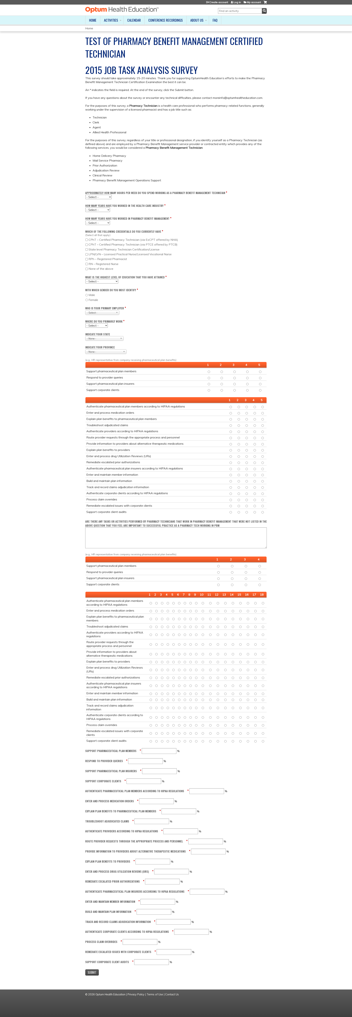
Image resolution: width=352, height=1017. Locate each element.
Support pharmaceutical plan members (110, 751)
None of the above (101, 268)
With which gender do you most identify (110, 290)
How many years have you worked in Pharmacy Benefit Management (127, 218)
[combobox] (102, 312)
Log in (237, 2)
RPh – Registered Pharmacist (108, 259)
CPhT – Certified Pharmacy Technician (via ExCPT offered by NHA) (133, 240)
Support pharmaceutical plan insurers (111, 771)
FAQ (215, 20)
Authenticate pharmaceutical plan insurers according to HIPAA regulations (134, 891)
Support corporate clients (103, 781)
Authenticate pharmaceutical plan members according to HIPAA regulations (134, 791)
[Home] (122, 10)
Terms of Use (155, 994)
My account (254, 2)
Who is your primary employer (104, 308)
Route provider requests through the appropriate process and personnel (134, 841)
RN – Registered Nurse (103, 264)
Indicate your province (100, 347)
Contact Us (172, 994)
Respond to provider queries (104, 761)
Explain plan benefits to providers (107, 861)
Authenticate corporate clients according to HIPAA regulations (127, 932)
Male (92, 295)
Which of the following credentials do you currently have (123, 231)
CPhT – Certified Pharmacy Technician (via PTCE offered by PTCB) (133, 244)
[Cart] (265, 3)
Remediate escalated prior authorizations (112, 881)
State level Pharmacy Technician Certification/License (124, 249)
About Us (196, 20)
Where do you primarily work (103, 321)
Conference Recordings (165, 20)
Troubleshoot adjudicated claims (107, 821)
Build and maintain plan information (108, 912)
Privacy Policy (136, 994)
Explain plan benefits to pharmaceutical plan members (120, 811)
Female (93, 300)
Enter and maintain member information (110, 901)
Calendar (134, 20)
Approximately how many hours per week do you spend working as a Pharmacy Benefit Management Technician (155, 193)
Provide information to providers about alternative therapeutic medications (135, 851)
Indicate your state (97, 334)
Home (92, 20)
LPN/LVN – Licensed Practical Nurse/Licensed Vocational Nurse (130, 254)
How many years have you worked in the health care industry (124, 206)
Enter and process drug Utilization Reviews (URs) (117, 871)
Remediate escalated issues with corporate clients (118, 952)
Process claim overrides (101, 942)
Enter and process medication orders (109, 801)
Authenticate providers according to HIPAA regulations (121, 831)
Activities (111, 20)
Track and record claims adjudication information (118, 922)
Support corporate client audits (107, 962)
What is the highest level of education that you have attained (125, 277)
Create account (218, 2)
